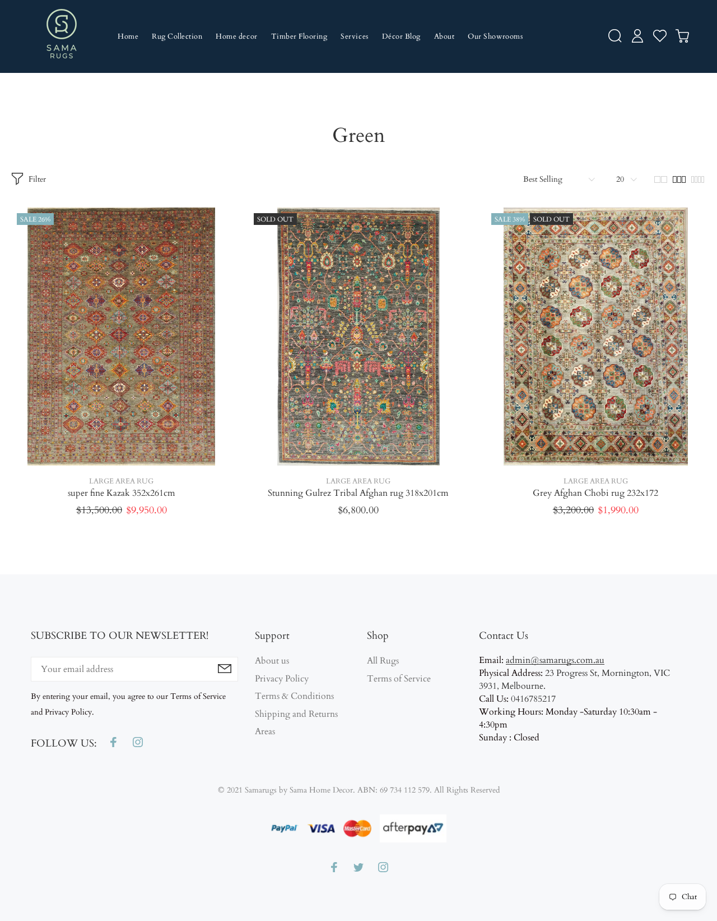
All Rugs (383, 661)
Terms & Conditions (294, 696)
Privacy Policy (282, 679)
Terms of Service (399, 679)
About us (272, 661)
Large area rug (121, 481)
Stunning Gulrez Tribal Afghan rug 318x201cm (358, 493)
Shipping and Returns (296, 714)
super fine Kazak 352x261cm (121, 493)
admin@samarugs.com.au (555, 660)
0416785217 (533, 699)
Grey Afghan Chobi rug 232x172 (595, 493)
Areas (265, 731)
